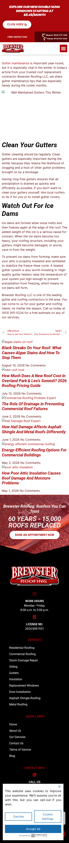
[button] (63, 48)
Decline (18, 816)
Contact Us (16, 743)
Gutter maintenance (15, 63)
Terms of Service (20, 749)
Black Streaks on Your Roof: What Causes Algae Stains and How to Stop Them (31, 352)
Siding (13, 666)
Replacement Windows (24, 685)
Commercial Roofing (22, 654)
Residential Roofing (21, 648)
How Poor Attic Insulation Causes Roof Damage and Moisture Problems (31, 478)
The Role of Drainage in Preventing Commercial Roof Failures (33, 406)
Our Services (17, 737)
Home (13, 724)
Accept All (33, 829)
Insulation (15, 679)
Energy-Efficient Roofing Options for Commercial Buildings (34, 452)
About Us (15, 730)
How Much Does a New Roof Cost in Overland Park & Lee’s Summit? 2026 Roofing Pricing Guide (34, 380)
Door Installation (20, 692)
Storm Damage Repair (23, 660)
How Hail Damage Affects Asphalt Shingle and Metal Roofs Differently (34, 429)
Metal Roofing (18, 704)
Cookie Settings (47, 816)
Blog (12, 756)
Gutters (14, 673)
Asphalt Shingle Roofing (24, 698)
